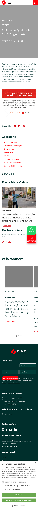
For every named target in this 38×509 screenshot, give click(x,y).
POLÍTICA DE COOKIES (22, 478)
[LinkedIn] (15, 41)
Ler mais (32, 478)
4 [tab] (23, 336)
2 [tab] (19, 336)
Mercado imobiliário (11, 159)
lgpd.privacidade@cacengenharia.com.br (17, 441)
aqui (14, 380)
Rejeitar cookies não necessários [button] (19, 500)
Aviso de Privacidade (14, 382)
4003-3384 (8, 415)
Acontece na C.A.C (10, 142)
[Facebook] (19, 41)
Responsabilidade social (13, 166)
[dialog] (19, 485)
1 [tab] (17, 336)
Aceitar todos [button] (19, 495)
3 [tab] (21, 336)
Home (4, 457)
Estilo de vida (9, 149)
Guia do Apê (8, 152)
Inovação (7, 156)
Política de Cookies (9, 444)
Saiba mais (7, 226)
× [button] (35, 463)
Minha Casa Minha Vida (12, 163)
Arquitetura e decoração (13, 146)
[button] (19, 506)
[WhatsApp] (23, 41)
